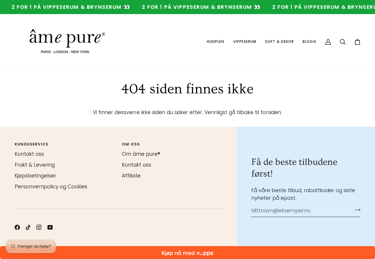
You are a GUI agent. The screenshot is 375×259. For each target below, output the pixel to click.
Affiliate (131, 175)
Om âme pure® (141, 154)
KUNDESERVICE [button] (31, 144)
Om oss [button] (131, 144)
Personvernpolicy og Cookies (51, 186)
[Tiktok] (28, 227)
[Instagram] (39, 227)
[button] (215, 42)
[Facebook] (17, 227)
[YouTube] (50, 227)
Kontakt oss (29, 154)
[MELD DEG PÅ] (355, 210)
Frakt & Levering (35, 164)
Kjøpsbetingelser (35, 175)
